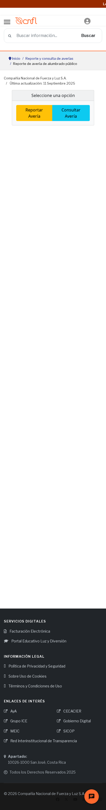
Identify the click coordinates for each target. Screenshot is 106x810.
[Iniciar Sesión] (87, 18)
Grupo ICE (18, 721)
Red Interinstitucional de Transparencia (43, 741)
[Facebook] (57, 799)
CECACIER (72, 711)
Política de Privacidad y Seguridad (36, 666)
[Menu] (7, 22)
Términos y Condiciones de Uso (35, 686)
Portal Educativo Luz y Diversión (38, 641)
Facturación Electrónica (29, 631)
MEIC (15, 731)
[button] (87, 21)
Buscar (88, 35)
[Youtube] (75, 799)
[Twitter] (66, 799)
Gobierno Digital (77, 721)
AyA (13, 711)
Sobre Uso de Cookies (27, 676)
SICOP (69, 731)
